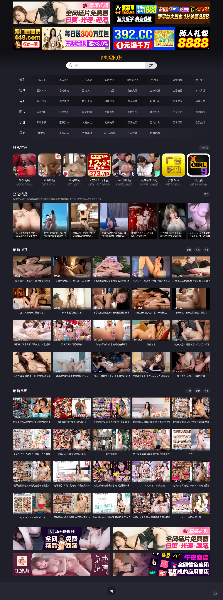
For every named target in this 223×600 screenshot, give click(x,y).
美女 (189, 249)
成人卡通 (87, 101)
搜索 (151, 65)
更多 (206, 249)
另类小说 (155, 122)
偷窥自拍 (41, 111)
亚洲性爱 (41, 101)
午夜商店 (64, 133)
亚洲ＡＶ (41, 90)
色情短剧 (155, 133)
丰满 (189, 390)
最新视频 (20, 249)
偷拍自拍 (64, 101)
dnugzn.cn (111, 58)
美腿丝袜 (132, 111)
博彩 (22, 80)
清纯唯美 (155, 111)
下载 (206, 194)
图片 (22, 112)
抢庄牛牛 (200, 80)
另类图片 (200, 111)
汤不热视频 (109, 133)
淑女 (198, 390)
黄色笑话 (177, 122)
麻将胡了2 (132, 80)
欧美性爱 (109, 101)
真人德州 (64, 80)
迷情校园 (132, 122)
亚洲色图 (64, 111)
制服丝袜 (132, 101)
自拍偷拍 (64, 90)
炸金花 (155, 80)
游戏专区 (109, 80)
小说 (22, 122)
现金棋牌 (177, 80)
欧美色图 (87, 111)
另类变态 (200, 101)
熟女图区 (177, 111)
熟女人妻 (132, 90)
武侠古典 (109, 122)
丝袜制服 (155, 90)
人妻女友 (87, 122)
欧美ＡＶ (87, 90)
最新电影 (20, 390)
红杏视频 (132, 133)
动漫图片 (109, 111)
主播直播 (177, 90)
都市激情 (41, 122)
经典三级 (155, 101)
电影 (22, 101)
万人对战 (87, 80)
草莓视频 (87, 133)
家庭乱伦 (64, 122)
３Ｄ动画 (109, 90)
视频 (22, 90)
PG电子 (41, 80)
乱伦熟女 (177, 101)
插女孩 (41, 133)
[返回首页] (215, 593)
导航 (22, 133)
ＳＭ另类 (200, 90)
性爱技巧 (200, 122)
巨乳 (198, 249)
